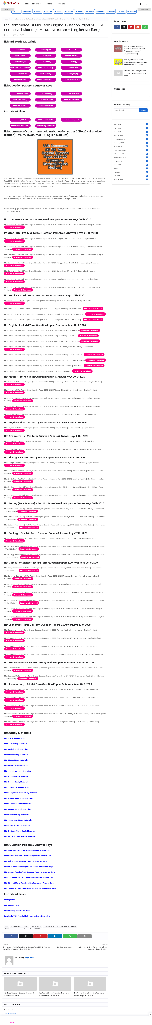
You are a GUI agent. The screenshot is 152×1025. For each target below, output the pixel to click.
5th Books (58, 11)
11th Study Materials (46, 126)
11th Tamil (20, 50)
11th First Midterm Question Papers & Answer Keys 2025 (19, 994)
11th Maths (20, 56)
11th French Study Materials (16, 754)
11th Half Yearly (20, 100)
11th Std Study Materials (14, 738)
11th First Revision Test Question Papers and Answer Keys (28, 866)
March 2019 (131, 180)
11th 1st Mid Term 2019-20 (19, 926)
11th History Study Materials (16, 814)
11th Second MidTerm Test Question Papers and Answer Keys (30, 888)
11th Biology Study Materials (16, 776)
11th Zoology (71, 62)
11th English (46, 50)
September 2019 (131, 157)
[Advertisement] (7, 43)
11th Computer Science (20, 68)
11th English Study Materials (16, 749)
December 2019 (131, 146)
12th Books (131, 11)
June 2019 (131, 169)
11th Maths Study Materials (16, 760)
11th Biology (20, 62)
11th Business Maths (45, 80)
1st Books (16, 11)
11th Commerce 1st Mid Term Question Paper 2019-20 (22, 929)
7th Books (79, 11)
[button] (7, 9)
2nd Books (27, 11)
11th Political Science (71, 80)
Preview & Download (14, 227)
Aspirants (29, 957)
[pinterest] (40, 936)
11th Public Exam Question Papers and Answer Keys (25, 861)
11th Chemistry (71, 56)
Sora (12, 1022)
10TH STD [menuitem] (61, 4)
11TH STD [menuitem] (48, 4)
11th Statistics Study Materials (17, 825)
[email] (84, 936)
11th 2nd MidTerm (71, 93)
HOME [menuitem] (26, 4)
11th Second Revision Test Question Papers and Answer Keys (29, 872)
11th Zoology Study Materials (16, 787)
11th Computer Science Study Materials (20, 793)
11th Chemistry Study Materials (17, 771)
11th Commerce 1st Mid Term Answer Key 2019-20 (60, 926)
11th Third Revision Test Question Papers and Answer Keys (29, 877)
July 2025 (131, 124)
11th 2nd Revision (71, 100)
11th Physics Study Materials (16, 765)
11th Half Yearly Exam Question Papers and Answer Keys (28, 855)
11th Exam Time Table (20, 126)
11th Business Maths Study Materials (19, 831)
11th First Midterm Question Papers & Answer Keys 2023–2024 (89, 994)
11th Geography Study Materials (18, 820)
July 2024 (131, 128)
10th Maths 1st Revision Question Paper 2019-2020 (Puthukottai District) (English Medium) (134, 50)
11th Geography (71, 74)
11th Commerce (71, 68)
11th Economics (20, 74)
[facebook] (11, 936)
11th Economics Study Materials (17, 809)
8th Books (90, 11)
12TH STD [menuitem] (36, 4)
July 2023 (131, 132)
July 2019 (131, 165)
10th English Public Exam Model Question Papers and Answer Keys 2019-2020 (135, 62)
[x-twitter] (26, 936)
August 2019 (131, 161)
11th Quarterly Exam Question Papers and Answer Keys (27, 850)
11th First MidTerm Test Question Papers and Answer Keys (29, 883)
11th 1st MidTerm (20, 93)
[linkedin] (55, 936)
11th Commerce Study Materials (17, 804)
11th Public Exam (46, 106)
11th (6, 926)
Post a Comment (10, 1014)
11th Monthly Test (71, 120)
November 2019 (131, 150)
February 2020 (131, 139)
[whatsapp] (70, 936)
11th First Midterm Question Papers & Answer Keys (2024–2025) (54, 994)
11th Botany (46, 62)
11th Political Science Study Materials (20, 836)
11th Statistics (20, 80)
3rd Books (37, 11)
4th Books (48, 11)
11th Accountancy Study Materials (18, 798)
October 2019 (131, 154)
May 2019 (131, 172)
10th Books (110, 11)
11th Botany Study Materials (16, 782)
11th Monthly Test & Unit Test (17, 910)
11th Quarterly (46, 93)
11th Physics (46, 56)
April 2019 (131, 176)
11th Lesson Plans (45, 120)
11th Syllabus (20, 120)
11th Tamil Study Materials (15, 744)
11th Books (121, 11)
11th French (71, 50)
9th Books (100, 11)
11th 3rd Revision (20, 106)
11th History (45, 74)
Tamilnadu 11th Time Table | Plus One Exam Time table (27, 916)
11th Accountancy (45, 68)
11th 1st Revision (46, 100)
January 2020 (131, 143)
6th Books (69, 11)
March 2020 (131, 135)
